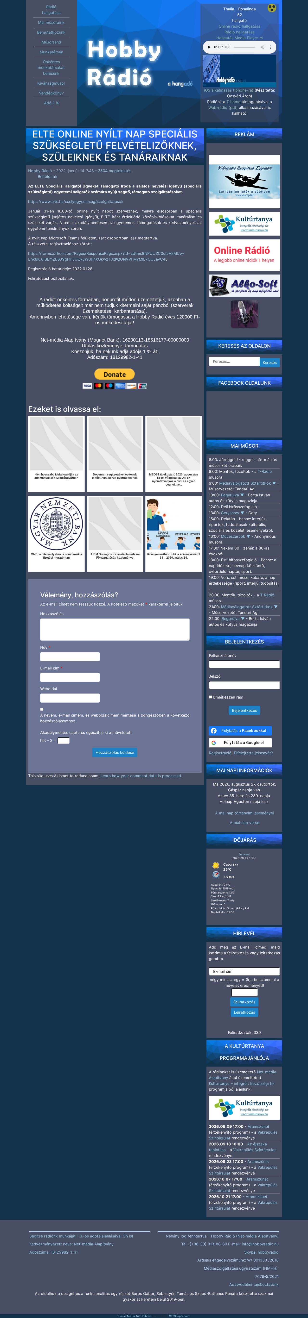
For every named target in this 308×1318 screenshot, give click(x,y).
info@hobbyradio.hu (260, 1244)
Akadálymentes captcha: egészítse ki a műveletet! (85, 732)
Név (45, 647)
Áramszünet (258, 1126)
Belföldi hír (47, 176)
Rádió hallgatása (240, 32)
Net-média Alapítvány (257, 1236)
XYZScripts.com (179, 1316)
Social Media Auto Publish (135, 1316)
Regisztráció (220, 752)
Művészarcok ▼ (236, 536)
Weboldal (48, 688)
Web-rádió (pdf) (223, 107)
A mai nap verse (244, 822)
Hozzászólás (52, 613)
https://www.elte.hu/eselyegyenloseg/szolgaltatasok (75, 201)
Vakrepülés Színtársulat (254, 1149)
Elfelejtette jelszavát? (253, 752)
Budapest (244, 854)
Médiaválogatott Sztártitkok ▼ (248, 483)
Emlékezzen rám (227, 697)
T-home (233, 101)
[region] (239, 69)
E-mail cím (51, 668)
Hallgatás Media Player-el (239, 37)
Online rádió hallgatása (239, 26)
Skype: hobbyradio (261, 1252)
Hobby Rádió (40, 170)
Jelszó (215, 676)
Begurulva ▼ (233, 495)
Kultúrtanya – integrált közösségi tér (242, 1083)
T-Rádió (265, 471)
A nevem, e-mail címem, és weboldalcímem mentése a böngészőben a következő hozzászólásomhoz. (115, 718)
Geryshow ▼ (233, 512)
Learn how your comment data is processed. (141, 775)
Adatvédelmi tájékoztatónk (254, 1284)
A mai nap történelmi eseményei (244, 813)
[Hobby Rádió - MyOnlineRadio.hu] (244, 314)
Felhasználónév (223, 655)
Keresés (270, 362)
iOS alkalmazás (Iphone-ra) (228, 90)
